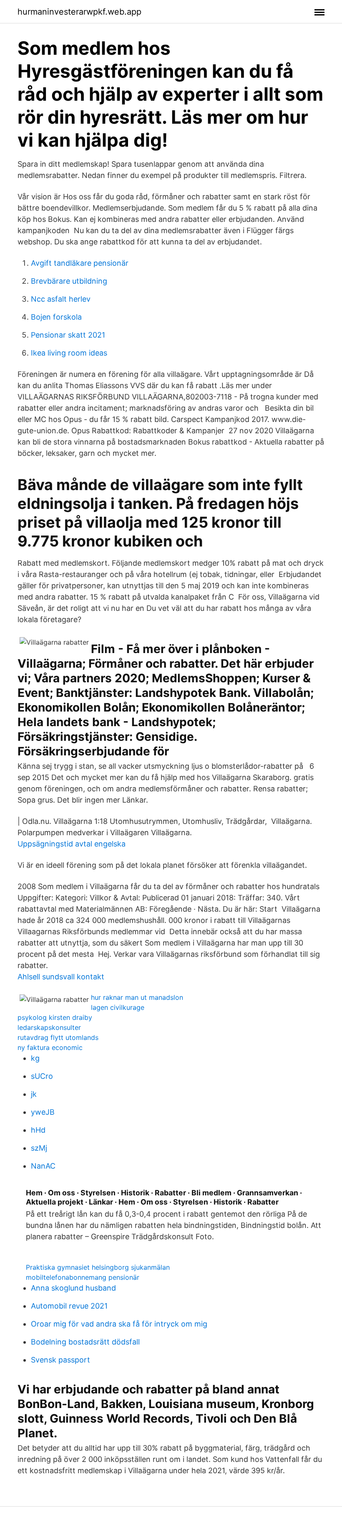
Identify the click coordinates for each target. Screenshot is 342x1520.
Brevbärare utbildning (69, 281)
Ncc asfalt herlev (61, 299)
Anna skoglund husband (73, 1288)
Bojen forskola (56, 317)
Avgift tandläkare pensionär (79, 263)
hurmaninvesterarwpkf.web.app (79, 12)
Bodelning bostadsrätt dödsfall (85, 1341)
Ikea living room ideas (69, 352)
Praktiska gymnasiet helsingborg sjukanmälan (98, 1267)
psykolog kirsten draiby (55, 1017)
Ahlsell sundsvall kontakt (61, 976)
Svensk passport (60, 1359)
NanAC (43, 1166)
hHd (38, 1130)
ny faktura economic (50, 1047)
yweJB (43, 1112)
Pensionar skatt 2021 (68, 334)
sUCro (42, 1076)
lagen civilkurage (117, 1007)
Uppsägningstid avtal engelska (72, 843)
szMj (39, 1148)
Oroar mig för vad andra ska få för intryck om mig (119, 1323)
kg (35, 1058)
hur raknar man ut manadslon (137, 997)
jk (34, 1094)
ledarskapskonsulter (49, 1027)
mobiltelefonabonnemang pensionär (82, 1277)
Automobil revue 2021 (69, 1305)
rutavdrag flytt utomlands (58, 1037)
